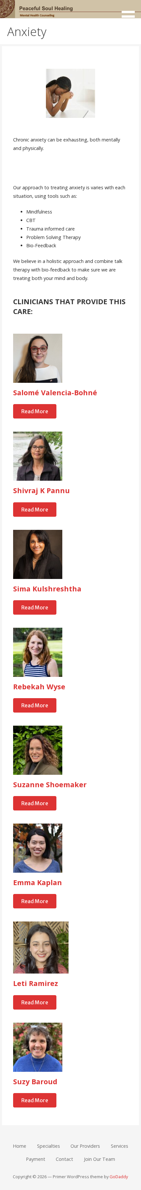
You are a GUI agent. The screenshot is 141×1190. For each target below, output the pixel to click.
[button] (130, 12)
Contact (64, 1159)
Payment (35, 1159)
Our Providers (85, 1146)
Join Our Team (99, 1159)
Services (119, 1146)
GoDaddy (119, 1177)
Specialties (48, 1146)
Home (19, 1146)
